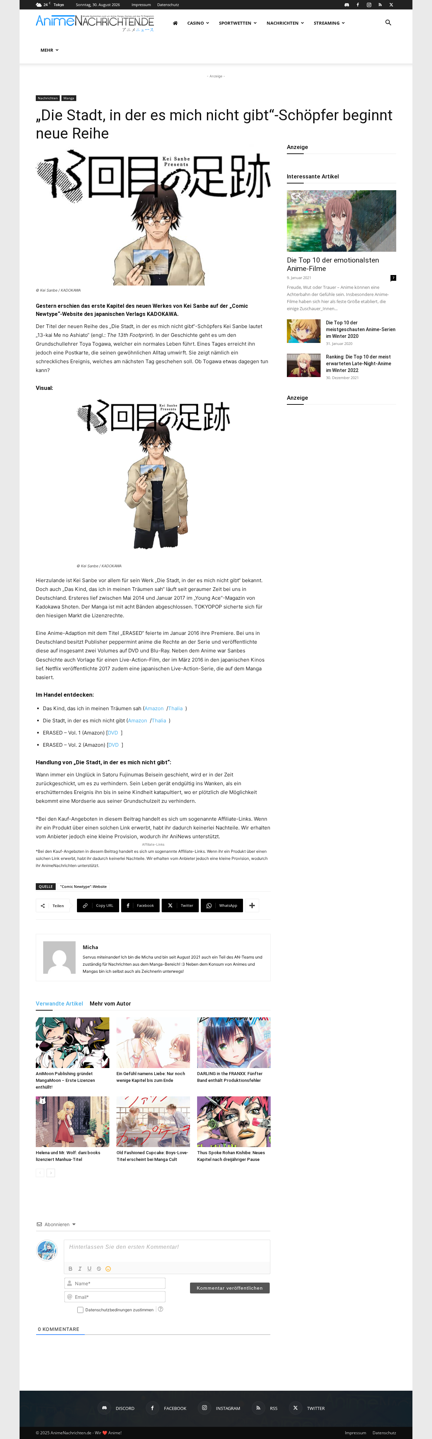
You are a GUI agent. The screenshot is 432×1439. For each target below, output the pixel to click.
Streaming (327, 23)
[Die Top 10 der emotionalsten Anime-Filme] (341, 221)
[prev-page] (40, 1173)
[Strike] (99, 1269)
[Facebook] (358, 4)
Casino (195, 23)
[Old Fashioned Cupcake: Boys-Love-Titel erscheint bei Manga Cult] (153, 1121)
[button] (388, 23)
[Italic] (80, 1269)
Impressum (141, 4)
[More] (252, 905)
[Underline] (89, 1269)
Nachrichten (283, 23)
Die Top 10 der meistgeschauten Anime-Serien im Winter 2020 (361, 329)
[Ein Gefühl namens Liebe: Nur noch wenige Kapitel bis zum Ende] (153, 1042)
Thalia (175, 708)
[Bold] (70, 1269)
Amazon (154, 708)
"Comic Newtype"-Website (83, 886)
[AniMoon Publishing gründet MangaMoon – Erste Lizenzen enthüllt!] (72, 1042)
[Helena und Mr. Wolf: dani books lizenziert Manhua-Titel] (72, 1121)
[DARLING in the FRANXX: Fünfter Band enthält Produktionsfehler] (234, 1042)
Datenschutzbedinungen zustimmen (119, 1309)
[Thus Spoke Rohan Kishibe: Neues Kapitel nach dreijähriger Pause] (234, 1121)
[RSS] (380, 4)
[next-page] (51, 1173)
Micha (90, 947)
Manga (68, 98)
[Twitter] (391, 4)
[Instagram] (369, 4)
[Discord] (347, 4)
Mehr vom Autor (110, 1003)
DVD (113, 732)
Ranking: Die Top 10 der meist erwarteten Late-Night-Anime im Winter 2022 (358, 363)
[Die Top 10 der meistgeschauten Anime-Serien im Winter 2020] (304, 331)
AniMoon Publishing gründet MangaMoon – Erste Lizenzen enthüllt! (65, 1080)
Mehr (46, 50)
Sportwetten (235, 23)
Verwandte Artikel (59, 1003)
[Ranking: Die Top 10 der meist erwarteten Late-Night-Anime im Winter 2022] (304, 365)
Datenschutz (168, 4)
